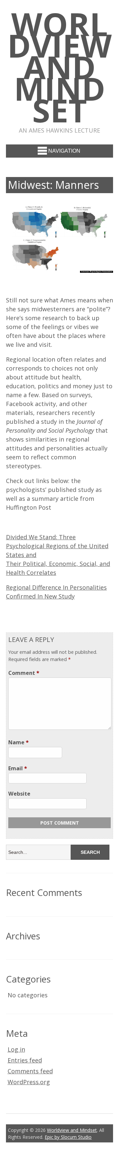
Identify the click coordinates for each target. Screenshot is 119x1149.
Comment (23, 673)
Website (19, 793)
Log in (16, 1049)
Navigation (64, 151)
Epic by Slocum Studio (68, 1137)
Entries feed (25, 1060)
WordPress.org (29, 1082)
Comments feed (30, 1071)
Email (17, 768)
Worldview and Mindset (59, 67)
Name (18, 742)
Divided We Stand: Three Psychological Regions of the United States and (57, 546)
